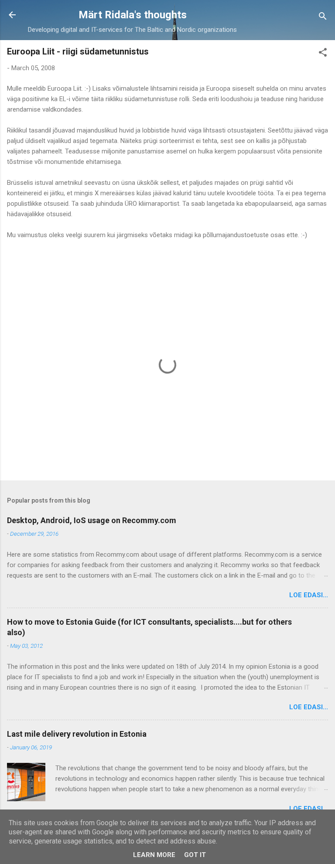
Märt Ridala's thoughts (133, 15)
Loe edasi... (308, 595)
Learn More (154, 855)
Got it (195, 855)
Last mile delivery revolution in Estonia (77, 733)
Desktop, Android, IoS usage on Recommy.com (91, 520)
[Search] (323, 17)
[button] (323, 54)
